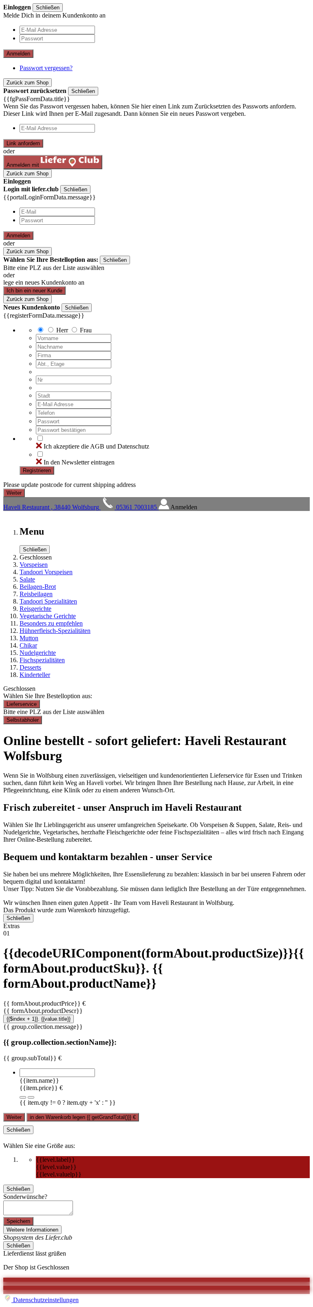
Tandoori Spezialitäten (48, 601)
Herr (62, 330)
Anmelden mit (24, 165)
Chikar (28, 645)
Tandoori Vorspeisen (46, 571)
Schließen (48, 7)
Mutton (29, 638)
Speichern (18, 1221)
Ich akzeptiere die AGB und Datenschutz (96, 446)
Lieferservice (22, 704)
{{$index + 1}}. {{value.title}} (39, 1019)
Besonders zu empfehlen (51, 623)
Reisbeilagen (36, 593)
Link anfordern (23, 143)
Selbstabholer (23, 720)
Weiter (14, 1117)
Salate (27, 579)
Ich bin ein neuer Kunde (34, 290)
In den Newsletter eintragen (79, 462)
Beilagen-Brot (38, 586)
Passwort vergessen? (46, 67)
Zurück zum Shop (27, 83)
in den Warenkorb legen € (83, 1117)
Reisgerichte (35, 608)
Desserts (30, 667)
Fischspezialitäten (42, 660)
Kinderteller (35, 674)
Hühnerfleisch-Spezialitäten (55, 630)
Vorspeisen (34, 564)
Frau (86, 330)
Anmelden (18, 54)
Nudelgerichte (38, 652)
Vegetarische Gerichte (48, 616)
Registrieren (37, 470)
